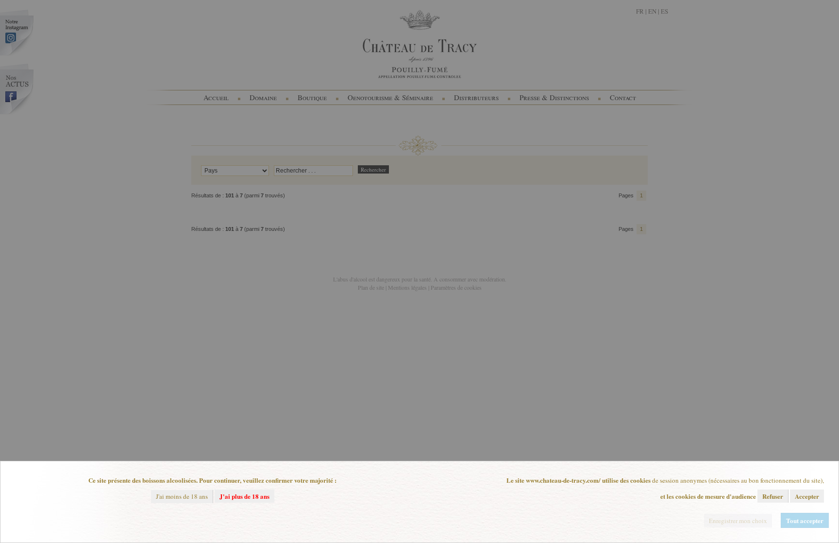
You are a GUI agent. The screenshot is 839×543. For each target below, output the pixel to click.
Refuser (772, 496)
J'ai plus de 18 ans (244, 496)
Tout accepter (804, 520)
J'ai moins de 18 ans (182, 496)
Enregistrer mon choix (738, 520)
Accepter (807, 496)
